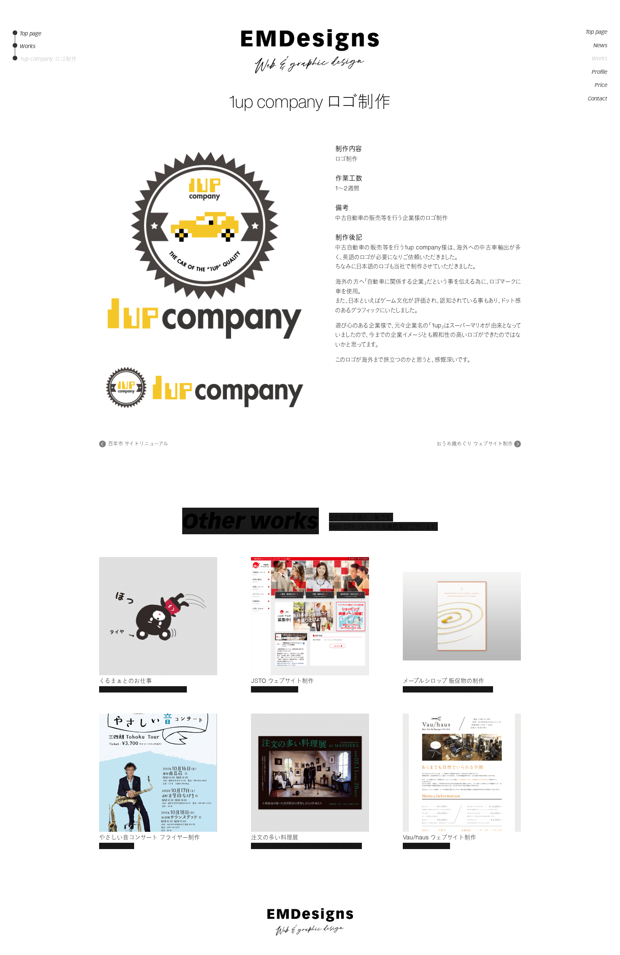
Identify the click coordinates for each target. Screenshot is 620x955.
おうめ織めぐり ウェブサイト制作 (475, 444)
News (600, 46)
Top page (596, 32)
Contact (597, 99)
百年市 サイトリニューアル (138, 444)
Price (601, 85)
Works (599, 59)
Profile (599, 72)
